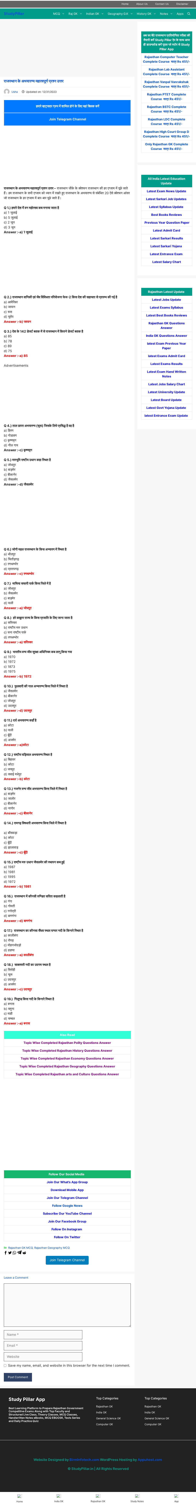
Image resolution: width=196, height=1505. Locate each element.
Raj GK (73, 14)
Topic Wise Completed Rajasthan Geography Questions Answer (67, 1066)
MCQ (56, 14)
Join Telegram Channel (67, 119)
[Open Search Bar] (188, 13)
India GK (101, 1412)
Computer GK (104, 1424)
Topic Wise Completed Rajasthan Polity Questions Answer (67, 1043)
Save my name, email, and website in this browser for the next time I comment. (69, 1365)
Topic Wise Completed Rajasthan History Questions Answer (67, 1050)
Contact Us (162, 3)
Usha (14, 91)
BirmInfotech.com (84, 1460)
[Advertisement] (67, 48)
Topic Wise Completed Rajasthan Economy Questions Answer (67, 1058)
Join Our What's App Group (67, 1182)
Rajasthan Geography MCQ (52, 1247)
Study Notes (137, 1501)
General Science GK (108, 1418)
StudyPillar (14, 13)
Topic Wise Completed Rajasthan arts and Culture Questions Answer (67, 1074)
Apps (180, 14)
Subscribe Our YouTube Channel (67, 1213)
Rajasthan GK (104, 1406)
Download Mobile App (67, 1190)
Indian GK (92, 14)
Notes (164, 14)
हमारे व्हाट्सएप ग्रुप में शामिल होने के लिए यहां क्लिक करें (67, 106)
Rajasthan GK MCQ (20, 1247)
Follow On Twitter (67, 1237)
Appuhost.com (150, 1460)
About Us (142, 3)
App (176, 1501)
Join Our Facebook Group (67, 1221)
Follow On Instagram (67, 1229)
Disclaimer (182, 3)
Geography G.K (118, 14)
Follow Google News (67, 1206)
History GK (144, 14)
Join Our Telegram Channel (67, 1198)
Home (125, 3)
